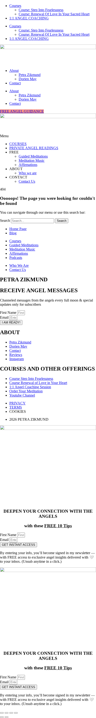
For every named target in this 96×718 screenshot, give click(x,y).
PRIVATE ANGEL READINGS (33, 148)
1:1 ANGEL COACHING (29, 18)
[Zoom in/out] (2, 713)
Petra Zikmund (30, 75)
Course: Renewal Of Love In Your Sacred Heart (54, 14)
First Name (8, 313)
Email (5, 317)
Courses (15, 6)
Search (5, 220)
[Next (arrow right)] (6, 717)
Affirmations (28, 165)
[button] (48, 136)
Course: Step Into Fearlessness (41, 10)
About (14, 71)
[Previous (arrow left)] (2, 717)
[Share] (11, 713)
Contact (15, 83)
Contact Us (27, 181)
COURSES (18, 144)
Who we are (28, 173)
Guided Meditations (33, 156)
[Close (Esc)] (16, 713)
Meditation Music (32, 160)
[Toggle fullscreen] (6, 713)
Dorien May (28, 79)
